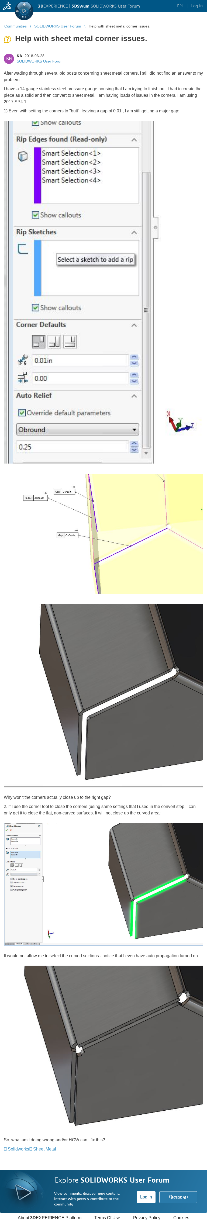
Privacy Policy (146, 1217)
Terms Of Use (107, 1217)
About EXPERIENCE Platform (49, 1217)
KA (19, 56)
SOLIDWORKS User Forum (40, 61)
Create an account (178, 1197)
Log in (146, 1197)
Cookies (181, 1217)
